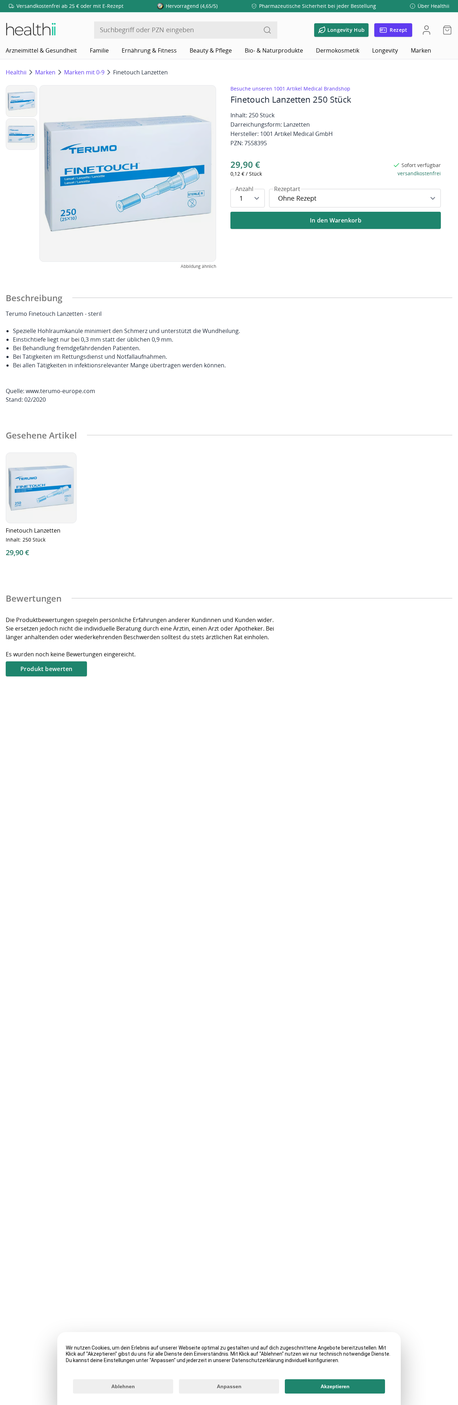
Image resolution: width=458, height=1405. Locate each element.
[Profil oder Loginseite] (426, 30)
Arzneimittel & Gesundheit (41, 50)
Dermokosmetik (337, 50)
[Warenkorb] (445, 30)
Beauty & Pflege (211, 50)
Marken (421, 50)
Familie (99, 50)
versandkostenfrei (419, 173)
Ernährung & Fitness (149, 50)
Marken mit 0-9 (84, 72)
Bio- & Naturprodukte (274, 50)
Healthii (16, 72)
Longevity (385, 50)
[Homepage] (30, 30)
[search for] (267, 30)
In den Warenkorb (335, 220)
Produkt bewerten (46, 669)
